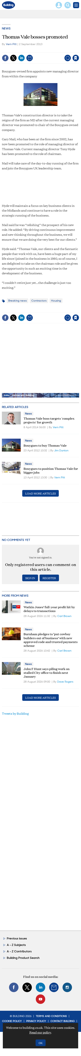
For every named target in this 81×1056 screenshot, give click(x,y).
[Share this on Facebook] (5, 58)
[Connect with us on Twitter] (27, 987)
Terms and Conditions (51, 1016)
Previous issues (17, 938)
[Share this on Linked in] (21, 58)
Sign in (28, 50)
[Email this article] (29, 58)
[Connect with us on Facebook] (14, 987)
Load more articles (40, 493)
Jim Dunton (61, 450)
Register (49, 578)
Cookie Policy (12, 1021)
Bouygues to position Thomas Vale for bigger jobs (51, 470)
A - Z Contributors (19, 951)
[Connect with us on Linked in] (40, 987)
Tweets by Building (15, 713)
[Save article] (75, 58)
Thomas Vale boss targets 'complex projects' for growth (49, 420)
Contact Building (62, 1021)
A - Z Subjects (16, 945)
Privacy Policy (36, 1021)
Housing (56, 300)
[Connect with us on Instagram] (67, 987)
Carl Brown (64, 616)
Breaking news (17, 300)
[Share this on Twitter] (13, 58)
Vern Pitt (11, 44)
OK (41, 1043)
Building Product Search (23, 958)
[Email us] (54, 987)
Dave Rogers (65, 681)
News (6, 28)
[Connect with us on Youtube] (40, 999)
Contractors (39, 300)
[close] (79, 50)
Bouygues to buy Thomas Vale (45, 445)
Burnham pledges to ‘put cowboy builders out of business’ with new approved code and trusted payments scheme (51, 639)
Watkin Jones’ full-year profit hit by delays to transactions (49, 608)
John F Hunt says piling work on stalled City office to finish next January (47, 672)
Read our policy (40, 1032)
